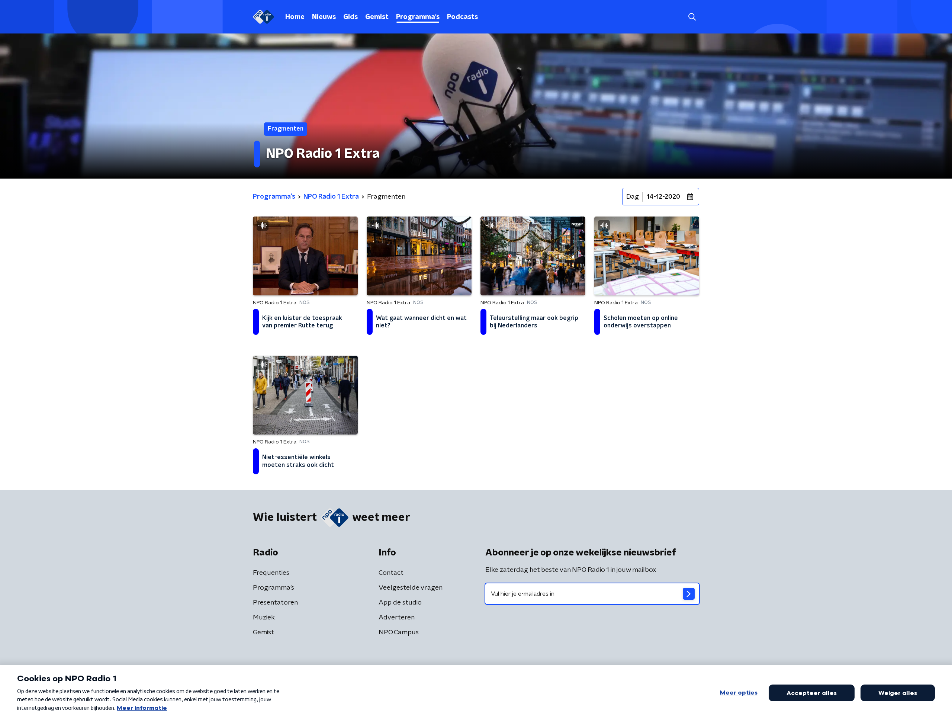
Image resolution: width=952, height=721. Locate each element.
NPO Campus (399, 632)
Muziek (264, 617)
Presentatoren (275, 602)
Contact (391, 573)
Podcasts (462, 17)
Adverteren (397, 617)
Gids (350, 17)
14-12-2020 (663, 197)
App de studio (400, 602)
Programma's (418, 17)
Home (295, 17)
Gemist (377, 17)
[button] (692, 17)
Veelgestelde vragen (411, 587)
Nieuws (324, 17)
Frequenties (271, 573)
